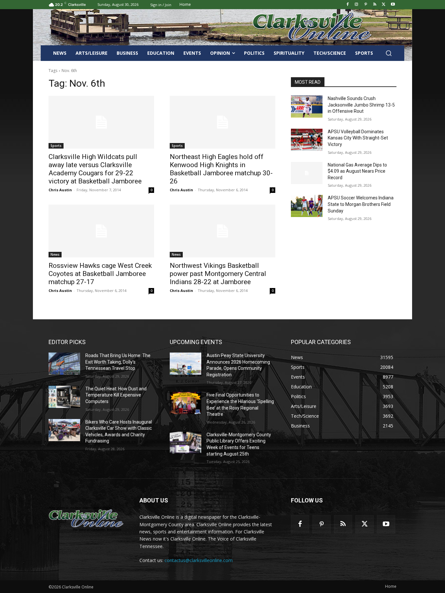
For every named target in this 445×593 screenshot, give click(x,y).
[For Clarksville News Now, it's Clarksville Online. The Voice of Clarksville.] (86, 518)
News (55, 254)
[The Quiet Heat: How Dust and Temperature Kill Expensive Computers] (64, 397)
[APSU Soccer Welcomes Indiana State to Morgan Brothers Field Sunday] (307, 206)
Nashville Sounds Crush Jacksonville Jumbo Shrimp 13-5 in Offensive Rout (361, 105)
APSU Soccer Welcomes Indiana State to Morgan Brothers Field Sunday (361, 204)
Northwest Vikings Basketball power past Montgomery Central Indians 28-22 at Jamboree (218, 274)
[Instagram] (356, 4)
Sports (56, 145)
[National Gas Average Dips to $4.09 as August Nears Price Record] (307, 173)
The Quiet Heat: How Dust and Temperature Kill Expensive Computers (116, 395)
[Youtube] (392, 4)
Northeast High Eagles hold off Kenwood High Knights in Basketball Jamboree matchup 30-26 (221, 169)
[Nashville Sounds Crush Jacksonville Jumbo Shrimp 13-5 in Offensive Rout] (307, 106)
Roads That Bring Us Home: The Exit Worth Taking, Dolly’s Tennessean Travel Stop (118, 362)
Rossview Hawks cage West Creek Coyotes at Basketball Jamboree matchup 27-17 (100, 274)
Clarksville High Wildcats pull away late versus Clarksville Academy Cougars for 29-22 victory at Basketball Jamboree (95, 169)
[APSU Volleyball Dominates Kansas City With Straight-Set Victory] (307, 140)
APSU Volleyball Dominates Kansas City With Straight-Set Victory (358, 138)
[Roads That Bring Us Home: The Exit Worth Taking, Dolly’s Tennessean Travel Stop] (64, 364)
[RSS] (375, 4)
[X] (383, 4)
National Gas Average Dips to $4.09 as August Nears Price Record (357, 171)
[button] (388, 53)
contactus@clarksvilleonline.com (199, 560)
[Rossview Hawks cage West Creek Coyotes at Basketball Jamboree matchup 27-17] (101, 231)
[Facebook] (347, 4)
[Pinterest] (365, 4)
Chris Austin (60, 189)
